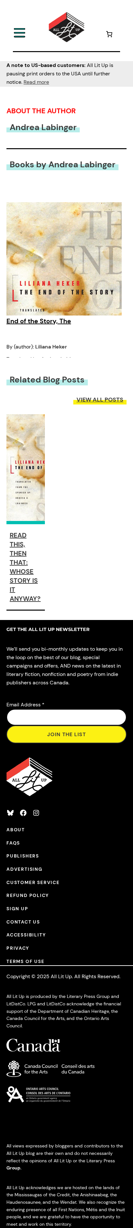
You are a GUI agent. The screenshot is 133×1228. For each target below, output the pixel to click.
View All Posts (100, 400)
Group (13, 1168)
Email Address (25, 704)
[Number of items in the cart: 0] (109, 35)
